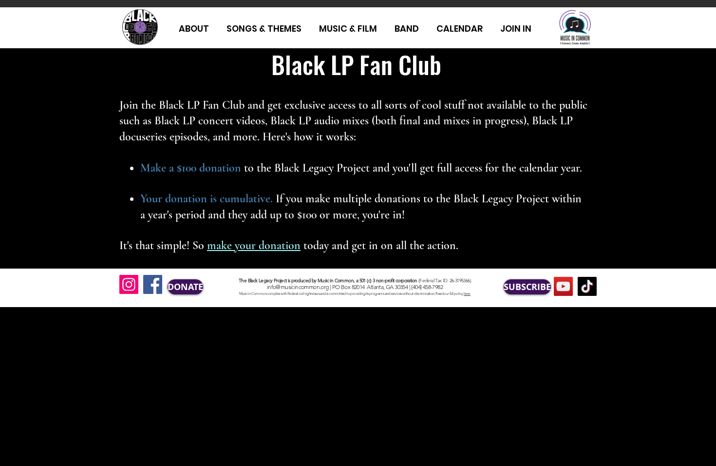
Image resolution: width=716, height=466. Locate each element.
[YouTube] (563, 286)
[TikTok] (587, 286)
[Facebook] (152, 284)
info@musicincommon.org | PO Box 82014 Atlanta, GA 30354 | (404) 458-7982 (355, 287)
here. (467, 293)
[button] (515, 28)
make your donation (254, 245)
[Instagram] (128, 284)
